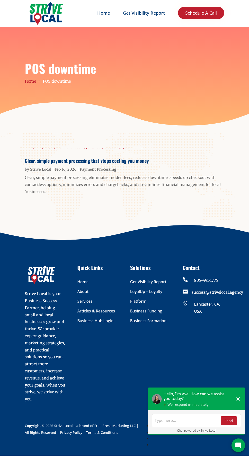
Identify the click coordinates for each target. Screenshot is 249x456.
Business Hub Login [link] (95, 320)
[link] (46, 13)
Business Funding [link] (146, 311)
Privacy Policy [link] (71, 432)
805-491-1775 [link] (206, 280)
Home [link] (103, 13)
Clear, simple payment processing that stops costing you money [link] (87, 160)
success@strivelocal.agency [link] (217, 292)
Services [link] (84, 301)
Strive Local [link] (40, 169)
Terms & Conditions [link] (102, 432)
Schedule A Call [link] (201, 13)
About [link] (83, 291)
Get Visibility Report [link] (144, 13)
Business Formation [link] (148, 320)
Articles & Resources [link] (96, 311)
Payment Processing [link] (98, 169)
